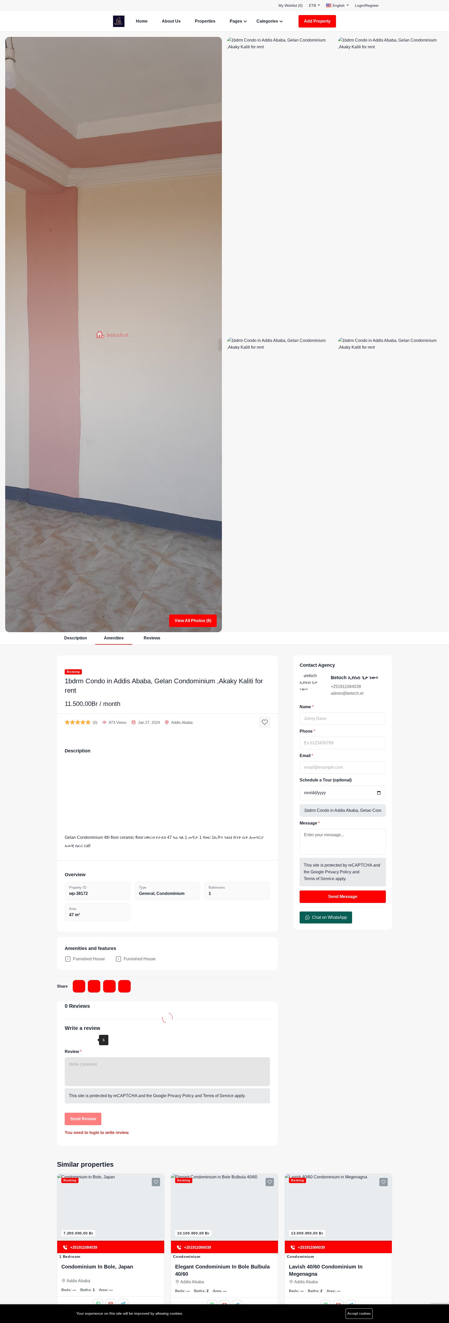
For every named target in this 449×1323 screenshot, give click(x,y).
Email (306, 755)
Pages (236, 21)
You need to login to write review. (97, 1132)
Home (142, 21)
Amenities (114, 638)
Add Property (317, 21)
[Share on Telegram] (109, 986)
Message (309, 823)
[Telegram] (351, 1297)
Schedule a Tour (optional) (326, 780)
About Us (171, 21)
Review (72, 1051)
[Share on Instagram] (94, 986)
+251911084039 (346, 686)
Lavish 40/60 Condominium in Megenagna (212, 1270)
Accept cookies (359, 1313)
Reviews (152, 638)
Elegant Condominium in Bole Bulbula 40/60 (109, 1270)
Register (372, 5)
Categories (267, 21)
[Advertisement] (167, 794)
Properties (205, 21)
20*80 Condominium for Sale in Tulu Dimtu (335, 1270)
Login (359, 5)
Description (75, 638)
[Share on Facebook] (79, 986)
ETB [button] (313, 5)
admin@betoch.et (347, 693)
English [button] (339, 5)
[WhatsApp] (326, 1297)
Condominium (170, 893)
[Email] (339, 1297)
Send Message (342, 896)
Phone (307, 731)
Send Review (83, 1119)
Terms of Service (218, 1096)
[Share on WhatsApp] (124, 986)
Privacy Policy (181, 1096)
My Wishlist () (291, 5)
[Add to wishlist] (265, 722)
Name (306, 707)
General (146, 893)
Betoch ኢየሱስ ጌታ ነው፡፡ (354, 677)
